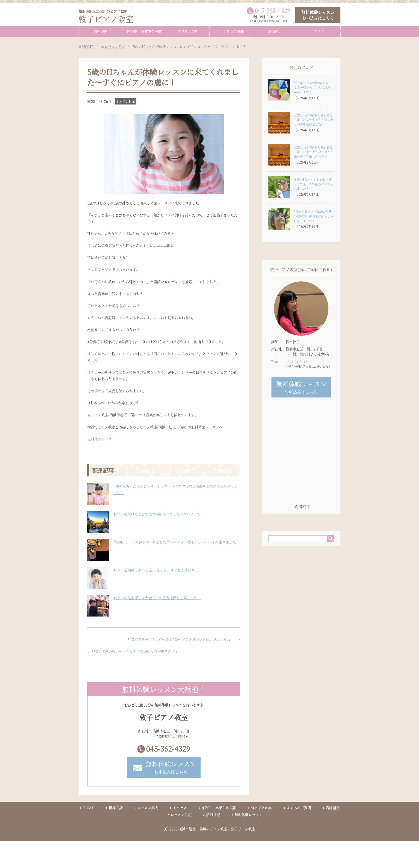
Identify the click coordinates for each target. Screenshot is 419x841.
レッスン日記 (126, 101)
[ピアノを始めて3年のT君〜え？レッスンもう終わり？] (98, 586)
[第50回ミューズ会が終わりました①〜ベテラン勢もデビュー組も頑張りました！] (98, 558)
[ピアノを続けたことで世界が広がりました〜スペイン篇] (98, 530)
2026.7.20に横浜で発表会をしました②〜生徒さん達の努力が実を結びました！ (313, 119)
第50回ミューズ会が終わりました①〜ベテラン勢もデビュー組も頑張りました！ (176, 542)
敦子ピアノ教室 (106, 16)
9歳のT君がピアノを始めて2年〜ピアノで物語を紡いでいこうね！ (182, 639)
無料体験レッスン (101, 439)
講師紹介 (275, 31)
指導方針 (116, 807)
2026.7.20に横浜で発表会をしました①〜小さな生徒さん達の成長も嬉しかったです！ (313, 151)
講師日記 (213, 814)
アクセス (180, 807)
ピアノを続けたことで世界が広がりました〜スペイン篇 (157, 514)
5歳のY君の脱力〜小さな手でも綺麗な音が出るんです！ (138, 651)
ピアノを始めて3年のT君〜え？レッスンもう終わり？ (155, 569)
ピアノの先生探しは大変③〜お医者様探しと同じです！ (157, 597)
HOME (88, 807)
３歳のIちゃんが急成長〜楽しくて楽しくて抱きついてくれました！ (313, 184)
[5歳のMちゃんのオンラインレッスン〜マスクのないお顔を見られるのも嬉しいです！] (98, 502)
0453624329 (272, 10)
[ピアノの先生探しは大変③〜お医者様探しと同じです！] (98, 614)
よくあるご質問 (231, 31)
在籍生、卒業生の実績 (144, 31)
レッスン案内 (147, 807)
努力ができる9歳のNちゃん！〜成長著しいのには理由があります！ (313, 87)
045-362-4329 (168, 748)
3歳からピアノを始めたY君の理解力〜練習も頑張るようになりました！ (313, 216)
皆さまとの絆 (187, 31)
